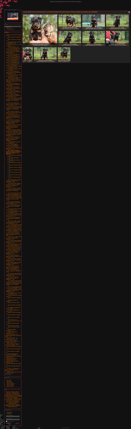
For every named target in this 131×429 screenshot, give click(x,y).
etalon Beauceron (12, 403)
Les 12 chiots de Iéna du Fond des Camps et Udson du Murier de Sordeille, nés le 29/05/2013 (13, 108)
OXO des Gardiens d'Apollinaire (11, 330)
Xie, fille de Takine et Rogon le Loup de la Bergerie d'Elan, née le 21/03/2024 (13, 274)
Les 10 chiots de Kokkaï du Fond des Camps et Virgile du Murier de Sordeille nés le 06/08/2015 (13, 138)
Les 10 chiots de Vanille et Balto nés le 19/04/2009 (12, 59)
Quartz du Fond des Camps (15, 165)
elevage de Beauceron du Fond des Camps (14, 396)
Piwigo (68, 427)
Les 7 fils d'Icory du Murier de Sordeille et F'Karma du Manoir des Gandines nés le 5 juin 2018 (14, 198)
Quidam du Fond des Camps (15, 169)
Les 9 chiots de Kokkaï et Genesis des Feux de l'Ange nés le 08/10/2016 (13, 148)
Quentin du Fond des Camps (15, 167)
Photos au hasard (10, 383)
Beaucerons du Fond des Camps (14, 34)
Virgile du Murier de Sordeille (13, 351)
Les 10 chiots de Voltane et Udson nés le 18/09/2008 (13, 57)
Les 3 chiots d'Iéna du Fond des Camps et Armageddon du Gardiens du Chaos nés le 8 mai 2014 (13, 116)
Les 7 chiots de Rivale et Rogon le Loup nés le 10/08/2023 (13, 270)
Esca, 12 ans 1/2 (11, 319)
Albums (7, 32)
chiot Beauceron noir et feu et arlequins (13, 395)
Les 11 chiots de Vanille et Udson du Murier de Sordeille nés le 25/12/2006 (13, 52)
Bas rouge (8, 401)
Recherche (9, 381)
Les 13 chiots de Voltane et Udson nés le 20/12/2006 (13, 48)
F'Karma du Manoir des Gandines (14, 346)
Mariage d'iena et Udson (13, 77)
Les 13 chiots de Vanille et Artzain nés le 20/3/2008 (12, 55)
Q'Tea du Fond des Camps (15, 177)
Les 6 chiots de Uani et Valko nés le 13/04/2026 (13, 293)
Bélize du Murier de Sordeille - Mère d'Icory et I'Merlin (12, 344)
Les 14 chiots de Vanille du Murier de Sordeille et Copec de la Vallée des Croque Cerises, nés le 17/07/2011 (13, 80)
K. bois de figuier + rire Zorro (11, 399)
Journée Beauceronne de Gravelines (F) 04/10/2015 (11, 354)
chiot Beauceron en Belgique (12, 402)
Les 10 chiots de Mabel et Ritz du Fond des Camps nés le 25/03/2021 (13, 238)
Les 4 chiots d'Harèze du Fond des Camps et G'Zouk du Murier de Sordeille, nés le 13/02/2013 (13, 99)
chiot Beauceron (15, 401)
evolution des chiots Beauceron (12, 394)
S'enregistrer (9, 412)
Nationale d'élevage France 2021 (14, 363)
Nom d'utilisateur (9, 415)
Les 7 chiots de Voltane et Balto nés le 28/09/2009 (12, 62)
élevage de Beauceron (12, 406)
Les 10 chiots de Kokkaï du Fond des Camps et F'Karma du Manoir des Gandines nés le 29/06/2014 (13, 121)
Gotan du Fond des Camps (14, 327)
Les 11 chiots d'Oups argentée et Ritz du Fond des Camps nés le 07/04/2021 (13, 242)
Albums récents (10, 386)
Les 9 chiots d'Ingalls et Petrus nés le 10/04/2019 (13, 212)
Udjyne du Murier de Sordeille (14, 39)
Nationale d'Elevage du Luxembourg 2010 (11, 359)
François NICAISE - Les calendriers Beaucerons (11, 338)
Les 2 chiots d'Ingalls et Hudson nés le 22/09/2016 (12, 145)
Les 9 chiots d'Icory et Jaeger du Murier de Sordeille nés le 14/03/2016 (13, 181)
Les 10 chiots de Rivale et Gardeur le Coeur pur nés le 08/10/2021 (12, 252)
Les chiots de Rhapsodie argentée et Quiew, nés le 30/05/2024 (12, 278)
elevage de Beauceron (10, 405)
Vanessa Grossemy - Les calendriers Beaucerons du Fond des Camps (13, 335)
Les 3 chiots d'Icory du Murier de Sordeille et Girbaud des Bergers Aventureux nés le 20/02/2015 (13, 126)
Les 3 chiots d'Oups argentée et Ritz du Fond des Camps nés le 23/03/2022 (13, 260)
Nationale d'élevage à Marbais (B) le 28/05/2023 (13, 42)
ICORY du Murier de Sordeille (14, 297)
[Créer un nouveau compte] (16, 424)
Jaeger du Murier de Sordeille (14, 312)
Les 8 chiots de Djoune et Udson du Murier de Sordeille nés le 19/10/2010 (13, 72)
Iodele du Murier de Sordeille (14, 314)
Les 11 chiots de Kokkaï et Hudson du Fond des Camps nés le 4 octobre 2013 (13, 112)
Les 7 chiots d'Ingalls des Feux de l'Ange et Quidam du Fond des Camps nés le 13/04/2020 (13, 226)
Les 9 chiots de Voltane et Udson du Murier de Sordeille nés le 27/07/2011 (13, 84)
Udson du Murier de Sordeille (14, 37)
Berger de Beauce (15, 391)
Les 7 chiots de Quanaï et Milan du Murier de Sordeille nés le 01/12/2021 (13, 256)
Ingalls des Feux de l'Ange (13, 317)
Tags (8, 27)
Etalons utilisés (10, 342)
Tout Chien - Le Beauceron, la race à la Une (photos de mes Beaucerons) (12, 369)
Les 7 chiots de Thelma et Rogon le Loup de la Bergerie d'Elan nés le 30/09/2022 (12, 267)
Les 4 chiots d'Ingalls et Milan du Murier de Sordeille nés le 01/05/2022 (13, 263)
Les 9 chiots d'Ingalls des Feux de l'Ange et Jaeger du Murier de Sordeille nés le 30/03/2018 (13, 194)
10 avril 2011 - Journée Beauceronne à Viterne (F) (11, 341)
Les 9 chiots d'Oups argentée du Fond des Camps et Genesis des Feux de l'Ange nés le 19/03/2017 (13, 185)
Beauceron (8, 391)
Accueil (25, 12)
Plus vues (9, 380)
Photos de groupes (12, 46)
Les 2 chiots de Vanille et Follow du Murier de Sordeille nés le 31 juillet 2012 (13, 95)
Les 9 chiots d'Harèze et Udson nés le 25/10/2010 (14, 75)
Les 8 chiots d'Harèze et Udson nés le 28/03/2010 (14, 67)
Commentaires (10, 29)
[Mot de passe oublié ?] (18, 424)
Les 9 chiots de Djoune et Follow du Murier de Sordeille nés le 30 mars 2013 (13, 104)
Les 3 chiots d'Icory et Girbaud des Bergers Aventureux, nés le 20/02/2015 (13, 134)
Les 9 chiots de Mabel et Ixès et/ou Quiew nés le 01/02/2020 (13, 218)
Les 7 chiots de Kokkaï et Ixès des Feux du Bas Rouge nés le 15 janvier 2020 (13, 215)
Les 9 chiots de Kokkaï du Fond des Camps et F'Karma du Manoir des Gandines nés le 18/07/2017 (13, 152)
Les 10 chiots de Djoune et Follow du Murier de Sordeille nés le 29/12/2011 (13, 88)
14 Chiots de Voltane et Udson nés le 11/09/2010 (13, 69)
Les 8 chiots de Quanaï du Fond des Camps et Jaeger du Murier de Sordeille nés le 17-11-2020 (13, 233)
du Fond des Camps (10, 404)
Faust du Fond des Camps (13, 302)
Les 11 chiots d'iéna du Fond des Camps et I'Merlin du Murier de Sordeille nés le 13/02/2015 (13, 131)
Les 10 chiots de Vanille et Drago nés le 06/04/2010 (12, 64)
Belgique (17, 404)
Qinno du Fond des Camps (15, 162)
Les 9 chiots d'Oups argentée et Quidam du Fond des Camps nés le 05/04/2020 (13, 222)
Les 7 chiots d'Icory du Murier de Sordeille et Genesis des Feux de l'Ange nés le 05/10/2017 (13, 189)
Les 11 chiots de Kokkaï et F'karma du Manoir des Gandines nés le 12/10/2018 (13, 203)
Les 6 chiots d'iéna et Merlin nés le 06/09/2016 (13, 142)
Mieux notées (10, 382)
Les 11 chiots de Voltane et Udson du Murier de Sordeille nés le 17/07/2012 (13, 92)
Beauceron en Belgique (13, 397)
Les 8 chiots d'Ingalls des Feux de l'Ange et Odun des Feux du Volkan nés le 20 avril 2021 (13, 245)
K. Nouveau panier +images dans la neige (14, 398)
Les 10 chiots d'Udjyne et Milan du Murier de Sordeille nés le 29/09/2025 (14, 290)
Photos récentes (10, 385)
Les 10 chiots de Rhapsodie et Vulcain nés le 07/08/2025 (13, 287)
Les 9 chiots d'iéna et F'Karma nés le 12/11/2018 (13, 209)
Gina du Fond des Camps (13, 323)
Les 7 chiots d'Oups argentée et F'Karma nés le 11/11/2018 (13, 206)
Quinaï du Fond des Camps (15, 172)
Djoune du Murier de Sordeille (14, 305)
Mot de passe (9, 418)
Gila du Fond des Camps (13, 325)
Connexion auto (10, 421)
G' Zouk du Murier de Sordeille (13, 348)
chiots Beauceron (15, 393)
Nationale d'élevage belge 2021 (13, 366)
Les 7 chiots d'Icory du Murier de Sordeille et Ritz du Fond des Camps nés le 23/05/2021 (13, 249)
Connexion (9, 413)
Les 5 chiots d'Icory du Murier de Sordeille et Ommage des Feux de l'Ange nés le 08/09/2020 (13, 229)
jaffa (19, 399)
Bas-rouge (8, 393)
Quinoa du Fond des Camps (15, 174)
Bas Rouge (17, 405)
